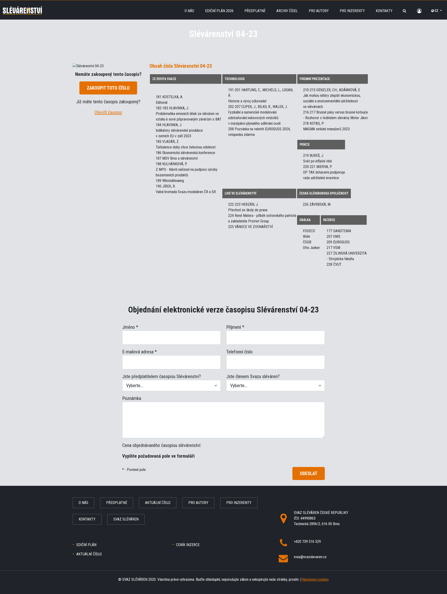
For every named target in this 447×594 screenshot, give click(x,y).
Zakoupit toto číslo (108, 88)
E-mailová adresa (139, 352)
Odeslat (308, 473)
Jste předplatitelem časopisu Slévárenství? (161, 376)
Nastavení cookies (315, 579)
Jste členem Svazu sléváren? (253, 376)
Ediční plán (86, 545)
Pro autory (319, 11)
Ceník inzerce (188, 545)
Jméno (130, 327)
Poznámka (131, 398)
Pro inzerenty (352, 11)
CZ (436, 11)
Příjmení (235, 327)
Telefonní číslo (239, 352)
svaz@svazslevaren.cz (310, 557)
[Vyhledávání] (404, 11)
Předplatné (254, 11)
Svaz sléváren (126, 519)
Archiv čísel (287, 11)
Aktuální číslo (157, 502)
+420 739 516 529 (307, 541)
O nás (189, 11)
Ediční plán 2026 (219, 11)
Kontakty (384, 11)
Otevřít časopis (108, 112)
